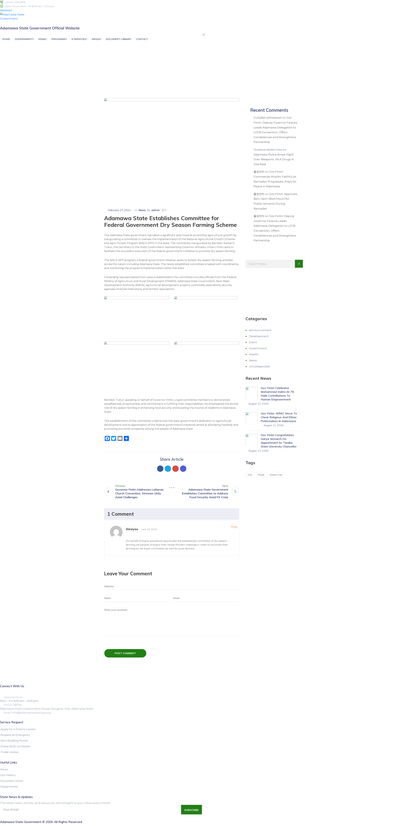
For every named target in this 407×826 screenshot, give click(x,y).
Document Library (118, 39)
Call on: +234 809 (14, 2)
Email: (27, 712)
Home (6, 39)
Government (24, 39)
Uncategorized (259, 366)
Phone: (13, 704)
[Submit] (299, 264)
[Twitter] (168, 468)
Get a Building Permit (14, 740)
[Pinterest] (175, 468)
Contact (142, 39)
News (119, 80)
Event (253, 342)
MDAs (42, 39)
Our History (8, 775)
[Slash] (172, 488)
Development (259, 336)
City (250, 474)
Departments (9, 786)
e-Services (79, 39)
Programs (59, 39)
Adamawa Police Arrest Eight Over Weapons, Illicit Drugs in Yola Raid (274, 159)
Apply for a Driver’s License (18, 729)
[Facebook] (160, 468)
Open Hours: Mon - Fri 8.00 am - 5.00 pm (29, 6)
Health (254, 354)
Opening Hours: (13, 697)
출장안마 (259, 171)
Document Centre (12, 780)
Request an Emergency (15, 735)
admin (155, 210)
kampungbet (404, 3)
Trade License (9, 752)
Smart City (276, 474)
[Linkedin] (183, 468)
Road (261, 474)
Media (96, 39)
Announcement (260, 330)
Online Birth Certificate (15, 746)
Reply (234, 526)
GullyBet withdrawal (267, 117)
